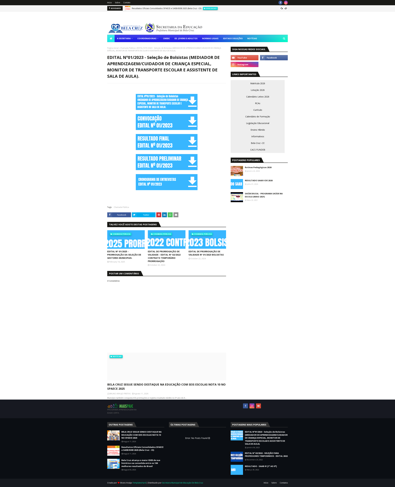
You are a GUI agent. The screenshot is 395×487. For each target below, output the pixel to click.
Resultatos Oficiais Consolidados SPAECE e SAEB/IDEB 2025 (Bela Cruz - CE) (166, 8)
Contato (126, 2)
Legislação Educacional (257, 123)
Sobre (117, 2)
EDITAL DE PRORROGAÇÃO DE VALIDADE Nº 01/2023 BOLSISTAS (206, 253)
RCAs (257, 103)
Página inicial (112, 48)
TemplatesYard (139, 482)
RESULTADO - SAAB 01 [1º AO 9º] (261, 466)
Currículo (257, 109)
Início (109, 2)
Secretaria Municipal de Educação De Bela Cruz (182, 482)
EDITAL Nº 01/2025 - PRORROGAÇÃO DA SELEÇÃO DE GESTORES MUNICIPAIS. (124, 254)
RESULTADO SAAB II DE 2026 (258, 180)
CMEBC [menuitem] (166, 38)
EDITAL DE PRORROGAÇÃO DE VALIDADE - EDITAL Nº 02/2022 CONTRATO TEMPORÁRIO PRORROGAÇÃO (164, 256)
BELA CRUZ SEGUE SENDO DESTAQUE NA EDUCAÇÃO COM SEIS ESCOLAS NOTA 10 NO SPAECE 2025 (166, 386)
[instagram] (286, 3)
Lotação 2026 (258, 90)
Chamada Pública (127, 48)
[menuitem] (111, 38)
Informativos (257, 136)
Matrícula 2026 (257, 83)
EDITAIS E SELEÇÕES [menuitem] (233, 38)
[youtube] (244, 57)
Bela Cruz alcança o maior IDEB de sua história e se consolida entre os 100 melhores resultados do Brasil (140, 463)
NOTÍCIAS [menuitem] (252, 38)
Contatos (284, 482)
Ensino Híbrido (258, 129)
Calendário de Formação (257, 116)
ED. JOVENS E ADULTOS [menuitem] (186, 38)
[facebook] (280, 3)
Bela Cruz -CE (257, 143)
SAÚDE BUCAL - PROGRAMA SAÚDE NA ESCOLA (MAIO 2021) (264, 195)
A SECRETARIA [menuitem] (124, 38)
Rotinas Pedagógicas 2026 (258, 167)
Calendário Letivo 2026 (257, 96)
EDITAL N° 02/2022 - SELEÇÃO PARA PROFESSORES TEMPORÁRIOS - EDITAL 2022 (266, 455)
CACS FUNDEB (257, 149)
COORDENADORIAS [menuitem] (146, 38)
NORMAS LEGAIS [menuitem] (210, 38)
